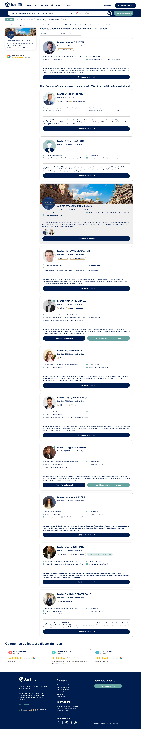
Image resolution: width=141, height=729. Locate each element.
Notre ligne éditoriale (63, 689)
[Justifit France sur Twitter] (67, 723)
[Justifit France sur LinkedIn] (63, 723)
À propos (67, 5)
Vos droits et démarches (50, 5)
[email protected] (23, 704)
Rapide (31, 19)
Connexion (106, 5)
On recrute (60, 694)
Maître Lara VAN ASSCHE (71, 497)
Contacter (86, 77)
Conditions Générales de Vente (66, 708)
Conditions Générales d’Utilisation (67, 706)
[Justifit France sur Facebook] (59, 723)
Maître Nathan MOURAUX (71, 300)
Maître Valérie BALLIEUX (71, 547)
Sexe (64, 19)
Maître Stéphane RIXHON (71, 93)
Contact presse (61, 696)
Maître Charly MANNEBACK (72, 397)
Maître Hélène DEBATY (69, 350)
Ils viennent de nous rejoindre (66, 692)
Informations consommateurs (66, 713)
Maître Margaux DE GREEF (72, 447)
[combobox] (24, 13)
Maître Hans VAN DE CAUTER (73, 251)
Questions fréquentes (63, 687)
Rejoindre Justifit (108, 686)
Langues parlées (53, 19)
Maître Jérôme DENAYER (71, 42)
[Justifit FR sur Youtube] (76, 723)
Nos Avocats (31, 5)
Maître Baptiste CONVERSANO (74, 594)
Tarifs (20, 19)
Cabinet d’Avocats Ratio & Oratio (19, 41)
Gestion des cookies (63, 710)
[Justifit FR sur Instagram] (72, 723)
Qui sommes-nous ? (63, 685)
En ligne (42, 19)
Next (137, 658)
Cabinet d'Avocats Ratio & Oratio (74, 206)
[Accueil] (41, 25)
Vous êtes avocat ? (125, 5)
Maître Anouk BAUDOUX (71, 141)
